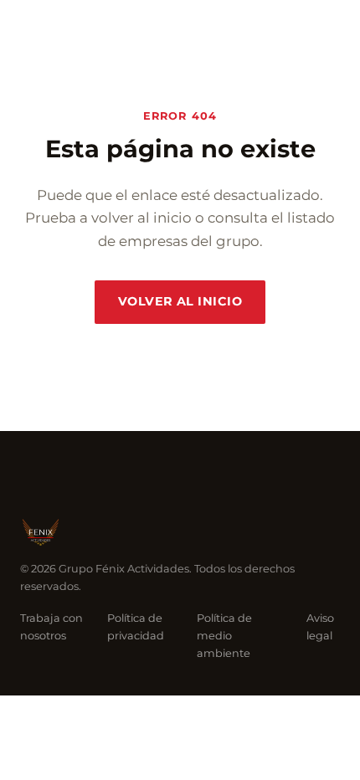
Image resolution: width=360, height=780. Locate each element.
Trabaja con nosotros (51, 627)
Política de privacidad (135, 627)
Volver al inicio (180, 301)
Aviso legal (320, 627)
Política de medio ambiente (224, 635)
